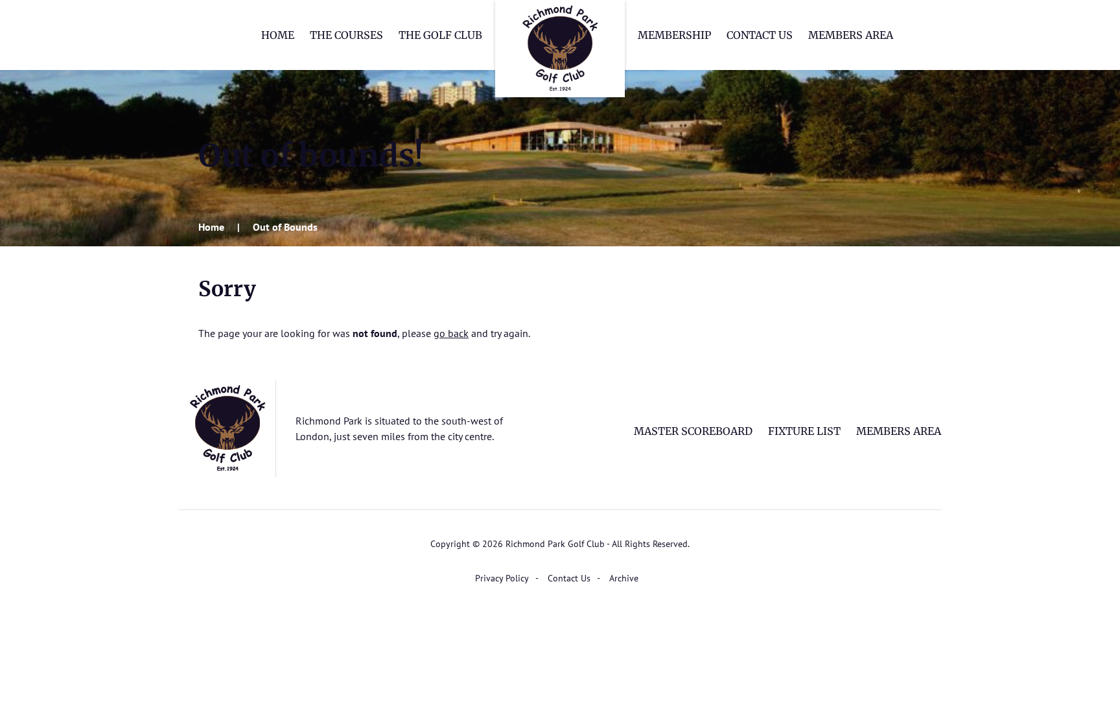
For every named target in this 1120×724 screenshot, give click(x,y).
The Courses (346, 35)
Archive (623, 578)
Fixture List (804, 431)
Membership (674, 35)
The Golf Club (440, 35)
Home (277, 35)
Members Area (850, 35)
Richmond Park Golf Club (560, 48)
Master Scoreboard (693, 431)
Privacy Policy (502, 578)
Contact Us (760, 35)
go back (451, 333)
